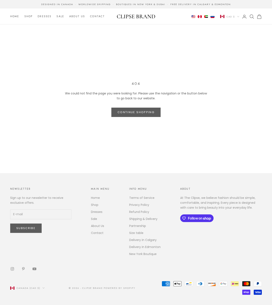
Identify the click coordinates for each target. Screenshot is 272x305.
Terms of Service (141, 198)
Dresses (44, 17)
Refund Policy (139, 212)
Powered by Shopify (120, 288)
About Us (77, 17)
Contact (97, 17)
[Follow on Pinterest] (23, 269)
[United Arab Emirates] (206, 16)
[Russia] (212, 16)
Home (14, 17)
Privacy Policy (139, 205)
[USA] (193, 16)
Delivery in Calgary (143, 240)
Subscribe (25, 228)
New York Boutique (143, 254)
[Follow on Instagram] (12, 269)
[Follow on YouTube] (34, 269)
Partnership (137, 226)
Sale (60, 17)
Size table (136, 233)
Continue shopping (136, 112)
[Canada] (200, 16)
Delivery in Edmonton (145, 247)
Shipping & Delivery (143, 219)
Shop (28, 17)
